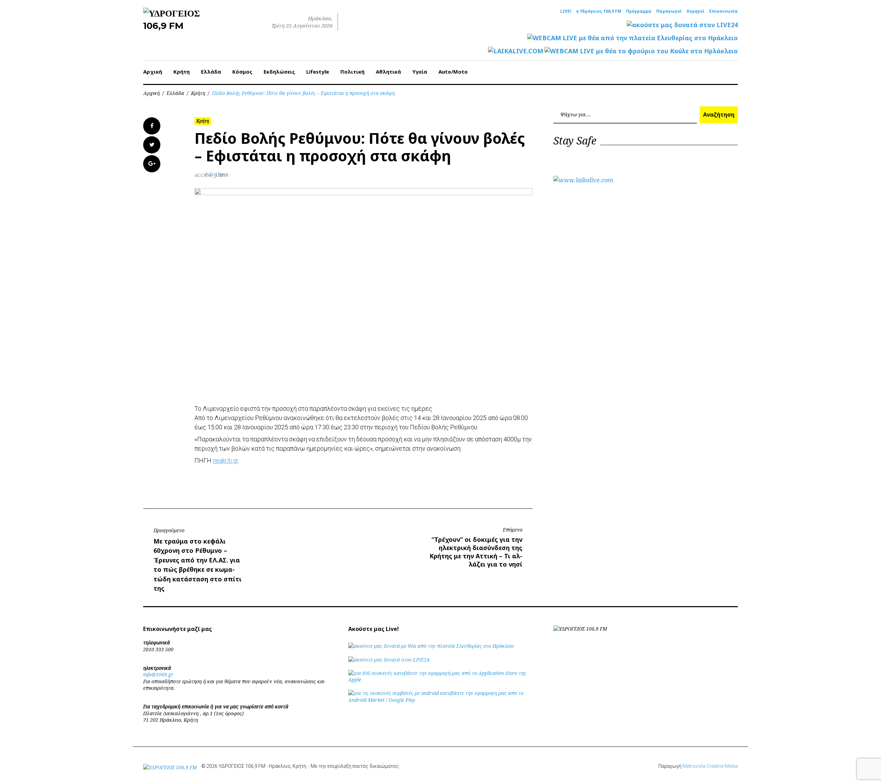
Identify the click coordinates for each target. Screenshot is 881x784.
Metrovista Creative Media (710, 766)
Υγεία (419, 71)
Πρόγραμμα (638, 11)
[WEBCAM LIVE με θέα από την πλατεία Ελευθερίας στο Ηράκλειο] (632, 38)
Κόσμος (242, 71)
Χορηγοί (695, 11)
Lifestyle (317, 71)
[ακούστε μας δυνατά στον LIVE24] (682, 25)
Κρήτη (181, 71)
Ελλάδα (211, 71)
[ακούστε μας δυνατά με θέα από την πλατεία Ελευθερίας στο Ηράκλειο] (431, 646)
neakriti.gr (225, 460)
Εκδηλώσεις (279, 71)
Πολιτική (352, 71)
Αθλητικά (388, 71)
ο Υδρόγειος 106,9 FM (598, 11)
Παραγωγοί (669, 11)
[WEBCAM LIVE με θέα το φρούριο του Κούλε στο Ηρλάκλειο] (641, 51)
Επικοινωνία (723, 11)
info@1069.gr (158, 674)
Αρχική (152, 71)
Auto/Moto (453, 71)
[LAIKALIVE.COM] (515, 51)
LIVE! (565, 11)
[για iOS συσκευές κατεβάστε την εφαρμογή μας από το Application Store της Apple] (440, 679)
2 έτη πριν (216, 174)
